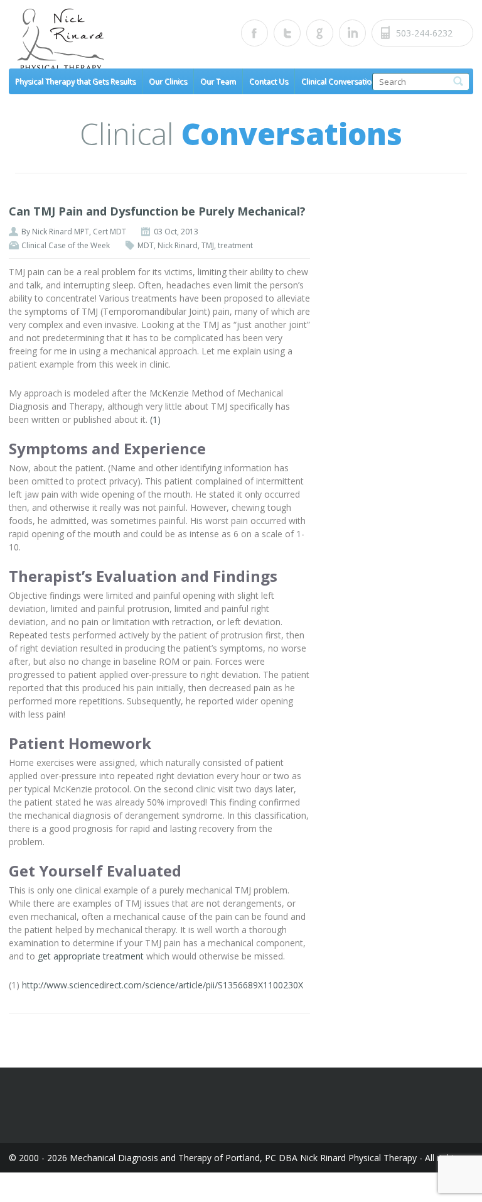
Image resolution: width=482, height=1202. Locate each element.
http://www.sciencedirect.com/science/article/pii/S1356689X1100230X (162, 985)
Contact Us (268, 81)
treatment (235, 245)
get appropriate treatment (91, 956)
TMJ (207, 245)
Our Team (218, 81)
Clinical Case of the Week (65, 245)
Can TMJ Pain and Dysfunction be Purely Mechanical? (157, 211)
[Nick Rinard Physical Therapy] (125, 40)
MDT (145, 245)
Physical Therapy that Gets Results (75, 81)
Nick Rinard (178, 245)
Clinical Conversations (340, 81)
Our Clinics (168, 81)
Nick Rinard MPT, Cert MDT (79, 231)
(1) (155, 419)
